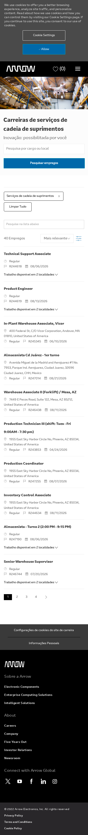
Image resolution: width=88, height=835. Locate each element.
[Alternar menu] (77, 68)
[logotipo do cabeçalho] (21, 69)
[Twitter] (8, 781)
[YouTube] (19, 781)
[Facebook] (31, 781)
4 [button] (36, 597)
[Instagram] (55, 781)
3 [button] (26, 597)
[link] (44, 664)
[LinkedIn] (43, 781)
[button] (44, 35)
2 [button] (17, 597)
